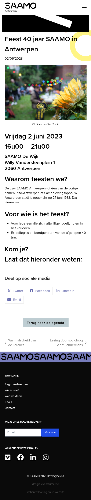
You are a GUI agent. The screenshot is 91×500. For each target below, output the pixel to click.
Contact (10, 408)
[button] (84, 7)
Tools (8, 402)
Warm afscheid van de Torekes (20, 342)
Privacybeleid (56, 476)
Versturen (50, 432)
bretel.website (56, 492)
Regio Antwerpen (16, 384)
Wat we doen (13, 396)
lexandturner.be (50, 484)
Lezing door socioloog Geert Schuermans (62, 342)
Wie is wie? (12, 390)
